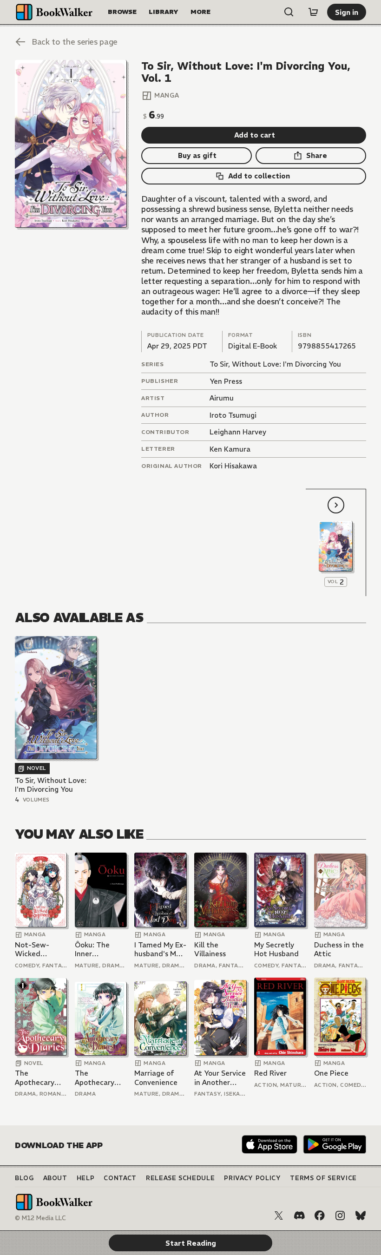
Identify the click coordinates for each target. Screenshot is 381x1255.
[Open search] (289, 12)
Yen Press (226, 381)
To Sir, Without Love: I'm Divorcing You (275, 364)
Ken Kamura (230, 449)
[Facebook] (319, 1215)
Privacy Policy (252, 1178)
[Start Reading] (71, 144)
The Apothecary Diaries (34, 1078)
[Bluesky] (360, 1215)
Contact (120, 1178)
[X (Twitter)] (278, 1215)
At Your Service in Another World (220, 1078)
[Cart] (313, 12)
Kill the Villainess (210, 949)
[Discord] (299, 1215)
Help (86, 1178)
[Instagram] (340, 1215)
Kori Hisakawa (233, 465)
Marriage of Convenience (155, 1078)
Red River (270, 1073)
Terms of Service (323, 1178)
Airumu (222, 398)
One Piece (331, 1073)
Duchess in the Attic (339, 949)
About (55, 1178)
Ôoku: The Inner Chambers (92, 949)
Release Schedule (180, 1178)
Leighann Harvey (238, 431)
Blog (24, 1178)
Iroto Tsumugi (233, 415)
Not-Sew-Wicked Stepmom (32, 949)
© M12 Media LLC (40, 1218)
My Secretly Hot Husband (276, 949)
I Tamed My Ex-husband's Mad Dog (160, 949)
